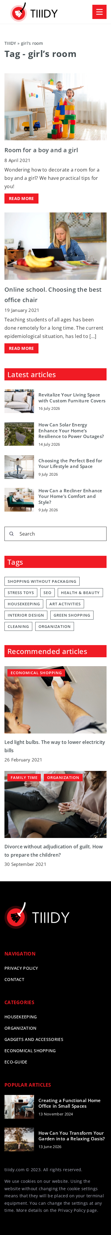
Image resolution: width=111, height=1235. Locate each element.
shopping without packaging (42, 581)
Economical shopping (30, 1050)
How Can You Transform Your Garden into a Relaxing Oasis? (71, 1136)
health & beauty (80, 592)
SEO (48, 592)
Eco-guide (16, 1062)
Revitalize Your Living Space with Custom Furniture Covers (71, 398)
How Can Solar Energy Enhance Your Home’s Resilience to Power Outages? (71, 430)
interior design (26, 615)
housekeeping (24, 604)
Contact (14, 979)
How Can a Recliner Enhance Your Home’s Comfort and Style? (70, 496)
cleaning (18, 626)
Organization (20, 1028)
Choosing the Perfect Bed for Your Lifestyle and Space (70, 463)
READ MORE (21, 198)
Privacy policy (21, 968)
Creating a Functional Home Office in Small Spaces (69, 1103)
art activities (65, 604)
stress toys (21, 592)
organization (54, 626)
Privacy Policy (72, 1210)
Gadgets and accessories (33, 1039)
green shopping (72, 615)
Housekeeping (20, 1017)
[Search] (11, 534)
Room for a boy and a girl (41, 150)
